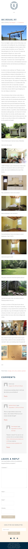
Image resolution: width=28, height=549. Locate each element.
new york (14, 370)
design (9, 370)
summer (19, 370)
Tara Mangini (14, 426)
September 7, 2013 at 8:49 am (16, 407)
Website (3, 508)
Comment (4, 467)
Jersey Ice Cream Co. (14, 544)
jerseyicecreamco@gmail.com (14, 443)
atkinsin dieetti (13, 405)
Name (3, 491)
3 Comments (20, 22)
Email (3, 500)
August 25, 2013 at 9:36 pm (16, 386)
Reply (5, 396)
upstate (24, 370)
